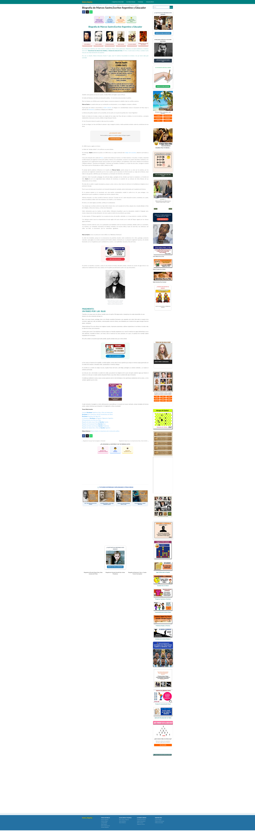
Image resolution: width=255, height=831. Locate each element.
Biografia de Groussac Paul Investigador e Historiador (94, 440)
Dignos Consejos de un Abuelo (159, 269)
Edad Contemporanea (105, 825)
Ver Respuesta (162, 219)
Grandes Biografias (105, 827)
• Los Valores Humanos (130, 1)
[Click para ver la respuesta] (168, 164)
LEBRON (163, 398)
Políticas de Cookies (159, 822)
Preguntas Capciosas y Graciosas (163, 599)
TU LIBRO (158, 115)
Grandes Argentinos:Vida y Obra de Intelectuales (97, 412)
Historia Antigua (104, 821)
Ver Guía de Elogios (115, 259)
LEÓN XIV (169, 398)
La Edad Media (104, 822)
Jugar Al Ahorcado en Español (163, 572)
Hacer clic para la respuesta (115, 566)
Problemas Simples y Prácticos (163, 625)
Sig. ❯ (170, 208)
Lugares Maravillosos (141, 821)
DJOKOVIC (169, 400)
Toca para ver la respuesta (115, 399)
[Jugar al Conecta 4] (163, 550)
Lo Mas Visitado (158, 819)
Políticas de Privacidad (159, 821)
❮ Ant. (156, 208)
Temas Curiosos (140, 822)
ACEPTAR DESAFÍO (115, 138)
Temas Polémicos (122, 822)
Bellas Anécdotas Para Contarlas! (159, 282)
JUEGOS (158, 120)
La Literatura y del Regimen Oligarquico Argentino (97, 418)
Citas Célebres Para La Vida (158, 256)
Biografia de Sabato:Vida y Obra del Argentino (96, 428)
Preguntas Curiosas (141, 824)
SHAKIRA (163, 400)
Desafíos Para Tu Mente (163, 585)
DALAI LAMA (157, 400)
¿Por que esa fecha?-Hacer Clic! (163, 60)
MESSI (157, 396)
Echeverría (91, 109)
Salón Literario (107, 107)
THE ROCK (156, 398)
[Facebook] (83, 12)
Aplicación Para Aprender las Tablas (163, 717)
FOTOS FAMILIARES (167, 115)
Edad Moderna (104, 824)
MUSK (163, 396)
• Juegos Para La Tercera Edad (118, 1)
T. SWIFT (169, 396)
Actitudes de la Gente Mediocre (163, 639)
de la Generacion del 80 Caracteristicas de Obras (97, 414)
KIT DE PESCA (158, 118)
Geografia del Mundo (141, 819)
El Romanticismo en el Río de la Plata (91, 420)
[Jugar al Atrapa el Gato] (163, 419)
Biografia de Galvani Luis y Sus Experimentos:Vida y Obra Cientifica (133, 440)
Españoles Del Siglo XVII (91, 416)
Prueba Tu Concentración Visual (163, 704)
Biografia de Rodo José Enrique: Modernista (95, 426)
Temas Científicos (122, 821)
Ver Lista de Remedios (115, 356)
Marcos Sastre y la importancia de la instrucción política (105, 431)
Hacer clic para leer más (163, 86)
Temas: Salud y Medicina (124, 819)
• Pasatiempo (140, 1)
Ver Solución (163, 745)
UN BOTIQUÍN (167, 118)
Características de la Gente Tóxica (163, 612)
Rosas (101, 157)
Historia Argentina (104, 819)
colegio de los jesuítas (130, 152)
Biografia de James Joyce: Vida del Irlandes (95, 422)
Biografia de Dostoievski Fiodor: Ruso (94, 424)
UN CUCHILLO (167, 120)
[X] (87, 12)
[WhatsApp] (91, 12)
